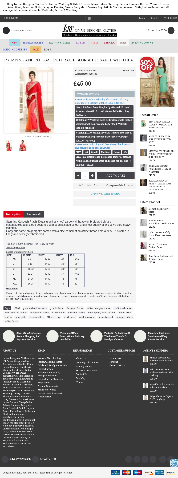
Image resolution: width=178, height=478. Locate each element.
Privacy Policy (84, 366)
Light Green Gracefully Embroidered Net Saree (159, 234)
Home (79, 382)
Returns (114, 361)
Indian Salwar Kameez (50, 379)
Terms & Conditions (87, 370)
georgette (20, 317)
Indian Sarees (45, 368)
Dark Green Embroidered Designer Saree (160, 257)
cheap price (125, 312)
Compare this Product (119, 185)
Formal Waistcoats (48, 386)
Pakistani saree (76, 312)
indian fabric (11, 321)
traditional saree (123, 308)
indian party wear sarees (101, 312)
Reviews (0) (34, 214)
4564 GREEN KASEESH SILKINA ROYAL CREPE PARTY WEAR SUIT (160, 124)
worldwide (70, 317)
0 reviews (96, 193)
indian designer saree (99, 308)
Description (14, 214)
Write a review (112, 193)
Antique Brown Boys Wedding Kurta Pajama (161, 359)
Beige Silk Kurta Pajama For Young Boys (161, 398)
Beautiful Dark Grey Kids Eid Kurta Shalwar (161, 386)
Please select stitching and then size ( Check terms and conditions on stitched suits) (103, 146)
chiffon (8, 317)
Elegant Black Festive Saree (158, 210)
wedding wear (87, 317)
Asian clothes (36, 317)
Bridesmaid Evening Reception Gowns (49, 374)
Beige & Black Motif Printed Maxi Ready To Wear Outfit (159, 168)
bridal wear (58, 312)
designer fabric (124, 317)
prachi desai (56, 308)
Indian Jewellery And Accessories (50, 395)
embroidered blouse (16, 312)
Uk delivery (53, 317)
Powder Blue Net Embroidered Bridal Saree (161, 222)
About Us (81, 358)
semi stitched (105, 317)
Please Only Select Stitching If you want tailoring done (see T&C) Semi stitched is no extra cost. (101, 101)
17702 (17, 308)
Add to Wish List (88, 185)
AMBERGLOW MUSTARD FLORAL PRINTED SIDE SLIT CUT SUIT (160, 154)
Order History (117, 365)
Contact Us (81, 374)
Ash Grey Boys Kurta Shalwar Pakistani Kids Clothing (161, 372)
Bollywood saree (39, 312)
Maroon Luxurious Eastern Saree (157, 245)
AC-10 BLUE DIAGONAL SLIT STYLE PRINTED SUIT (160, 139)
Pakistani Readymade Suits (52, 365)
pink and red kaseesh (35, 308)
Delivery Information (87, 362)
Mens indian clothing (49, 358)
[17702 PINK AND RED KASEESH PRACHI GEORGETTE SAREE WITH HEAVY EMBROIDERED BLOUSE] (36, 100)
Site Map (80, 378)
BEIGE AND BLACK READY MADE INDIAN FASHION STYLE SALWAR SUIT (159, 185)
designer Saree (75, 308)
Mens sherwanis (47, 389)
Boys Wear (44, 382)
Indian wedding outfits (50, 361)
